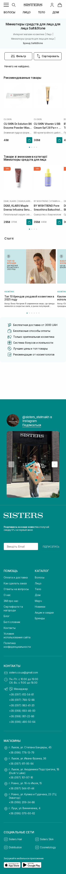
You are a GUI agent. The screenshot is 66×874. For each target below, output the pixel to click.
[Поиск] (13, 4)
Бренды (40, 618)
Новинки (40, 606)
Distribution (15, 847)
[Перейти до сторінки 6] (38, 313)
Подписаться (31, 425)
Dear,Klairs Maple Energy (25, 201)
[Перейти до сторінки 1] (29, 147)
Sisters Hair (15, 839)
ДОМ (55, 12)
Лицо (38, 583)
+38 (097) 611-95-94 (21, 763)
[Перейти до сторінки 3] (34, 147)
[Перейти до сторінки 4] (36, 147)
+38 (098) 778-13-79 (21, 752)
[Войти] (52, 4)
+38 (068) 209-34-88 (22, 802)
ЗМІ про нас (11, 600)
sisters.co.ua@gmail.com (23, 672)
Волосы (39, 577)
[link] (59, 4)
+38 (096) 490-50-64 (22, 721)
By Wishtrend (41, 201)
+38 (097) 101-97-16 (21, 777)
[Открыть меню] (6, 4)
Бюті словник (12, 622)
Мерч (38, 600)
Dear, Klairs (10, 201)
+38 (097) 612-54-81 (21, 694)
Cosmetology (48, 847)
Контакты (10, 627)
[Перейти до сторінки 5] (36, 313)
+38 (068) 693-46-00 (22, 710)
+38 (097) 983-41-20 (21, 705)
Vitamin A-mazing (56, 201)
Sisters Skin (47, 839)
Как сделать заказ (15, 583)
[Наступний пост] (55, 464)
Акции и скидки (44, 612)
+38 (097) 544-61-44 (21, 788)
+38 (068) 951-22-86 (21, 716)
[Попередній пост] (11, 464)
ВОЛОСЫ (9, 12)
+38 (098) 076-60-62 (22, 813)
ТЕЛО (41, 12)
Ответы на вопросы (16, 589)
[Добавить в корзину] (29, 140)
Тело (38, 589)
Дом (38, 595)
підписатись (51, 546)
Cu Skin (8, 119)
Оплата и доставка (16, 577)
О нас (7, 595)
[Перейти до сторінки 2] (31, 147)
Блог (6, 616)
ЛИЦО (26, 12)
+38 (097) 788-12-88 (22, 699)
